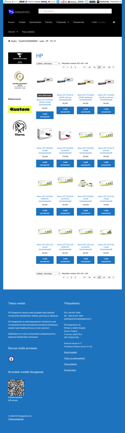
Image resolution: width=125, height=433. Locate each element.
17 (84, 67)
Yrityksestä (61, 22)
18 (89, 67)
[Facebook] (11, 359)
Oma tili (11, 31)
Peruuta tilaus (70, 370)
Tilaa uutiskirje (28, 31)
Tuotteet (22, 22)
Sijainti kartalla (70, 352)
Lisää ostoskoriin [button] (45, 115)
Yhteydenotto (78, 22)
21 (104, 67)
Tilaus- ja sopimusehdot (74, 358)
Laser (42, 41)
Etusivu (11, 22)
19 (94, 67)
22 (109, 67)
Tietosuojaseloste (16, 419)
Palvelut (48, 22)
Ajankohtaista (35, 22)
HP (47, 41)
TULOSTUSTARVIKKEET (28, 41)
